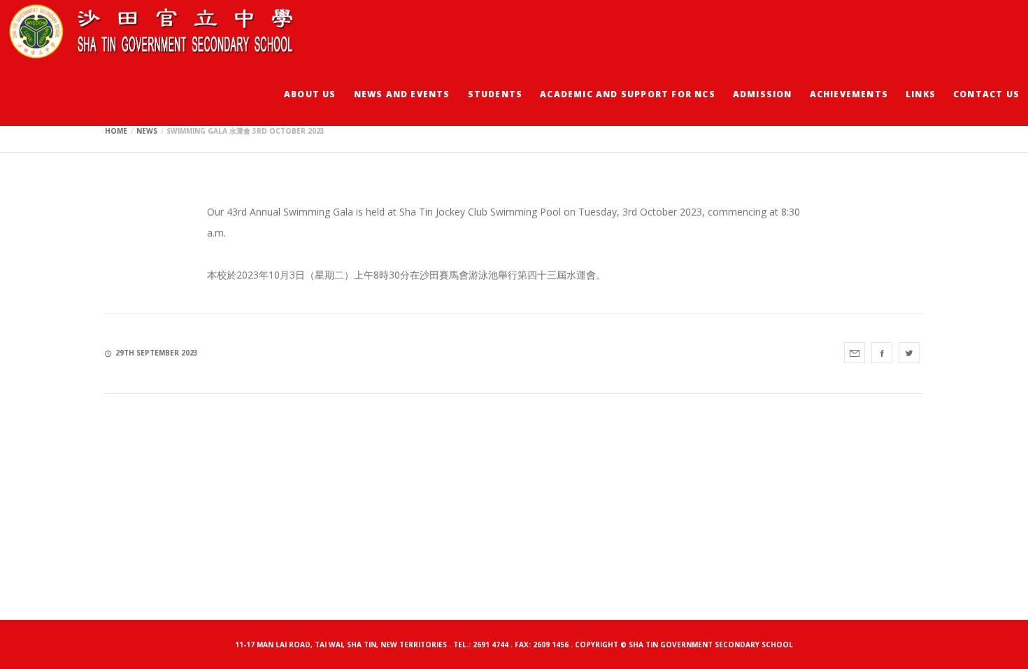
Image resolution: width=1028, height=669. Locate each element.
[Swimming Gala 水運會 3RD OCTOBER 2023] (854, 352)
